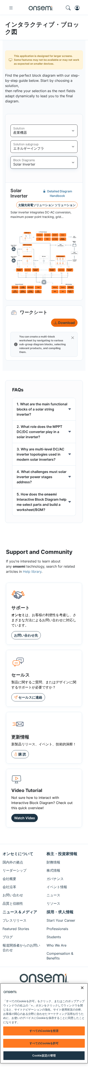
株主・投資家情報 (62, 853)
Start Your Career (61, 920)
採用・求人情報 (60, 912)
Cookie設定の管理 (44, 1055)
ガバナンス (55, 879)
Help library (32, 571)
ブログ (8, 937)
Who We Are (56, 945)
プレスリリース (14, 920)
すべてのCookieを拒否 (44, 1030)
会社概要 (9, 879)
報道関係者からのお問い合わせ (21, 947)
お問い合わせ (13, 895)
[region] (44, 1023)
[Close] (72, 337)
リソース (53, 903)
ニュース (53, 895)
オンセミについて (18, 853)
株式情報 (53, 870)
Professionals (57, 929)
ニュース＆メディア (20, 912)
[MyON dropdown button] (78, 8)
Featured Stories (16, 929)
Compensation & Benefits (60, 955)
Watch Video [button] (24, 818)
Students (54, 937)
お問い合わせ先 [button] (26, 635)
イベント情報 (57, 887)
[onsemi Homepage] (40, 8)
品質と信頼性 (13, 903)
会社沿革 (9, 887)
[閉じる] (82, 988)
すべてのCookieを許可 (44, 1043)
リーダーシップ (14, 870)
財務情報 (53, 862)
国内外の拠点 (13, 862)
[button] (20, 754)
